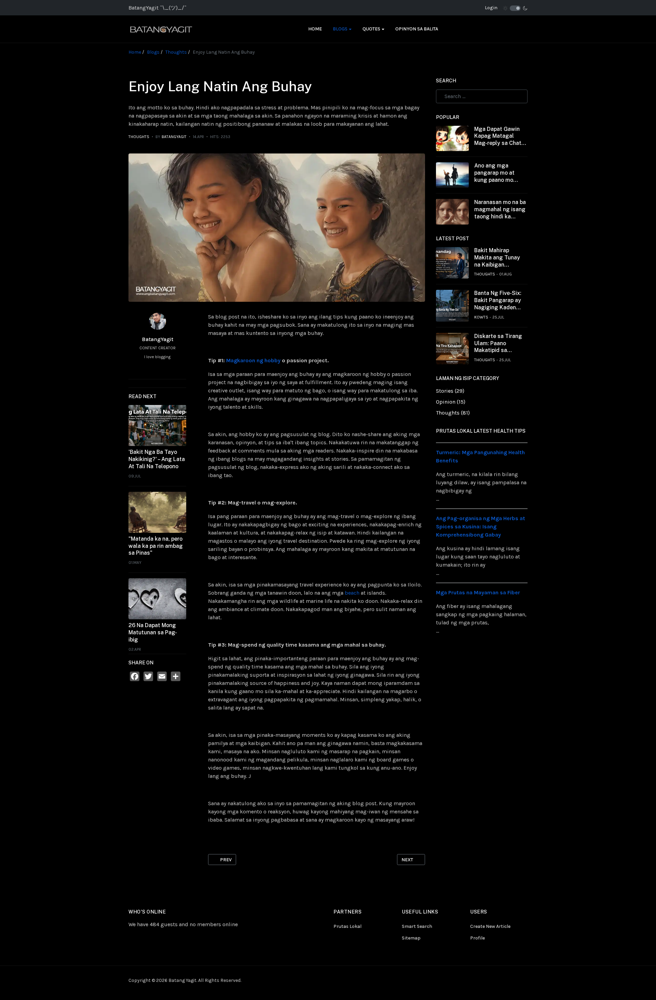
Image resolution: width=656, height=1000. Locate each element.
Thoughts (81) (453, 412)
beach (353, 593)
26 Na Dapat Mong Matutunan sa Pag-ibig (152, 632)
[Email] (162, 676)
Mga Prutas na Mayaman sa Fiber (478, 592)
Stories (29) (450, 391)
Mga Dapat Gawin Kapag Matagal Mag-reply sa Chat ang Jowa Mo (497, 136)
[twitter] (169, 369)
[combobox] (482, 96)
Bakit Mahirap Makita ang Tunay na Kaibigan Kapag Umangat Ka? (497, 257)
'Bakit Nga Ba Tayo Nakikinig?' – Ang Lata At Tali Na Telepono (156, 459)
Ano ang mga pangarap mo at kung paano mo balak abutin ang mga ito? (495, 173)
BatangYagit (157, 339)
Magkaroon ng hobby (253, 360)
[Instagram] (477, 980)
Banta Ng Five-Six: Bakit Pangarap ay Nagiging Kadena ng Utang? (497, 300)
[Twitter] (148, 676)
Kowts (481, 317)
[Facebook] (134, 676)
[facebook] (146, 369)
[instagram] (157, 369)
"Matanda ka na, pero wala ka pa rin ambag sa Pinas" (155, 546)
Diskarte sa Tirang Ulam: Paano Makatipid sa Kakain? (498, 343)
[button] (342, 29)
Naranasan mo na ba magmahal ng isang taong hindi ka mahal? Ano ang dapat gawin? (500, 209)
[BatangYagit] (173, 29)
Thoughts (138, 136)
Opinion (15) (450, 401)
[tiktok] (486, 980)
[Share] (175, 676)
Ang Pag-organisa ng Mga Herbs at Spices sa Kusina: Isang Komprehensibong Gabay (480, 526)
